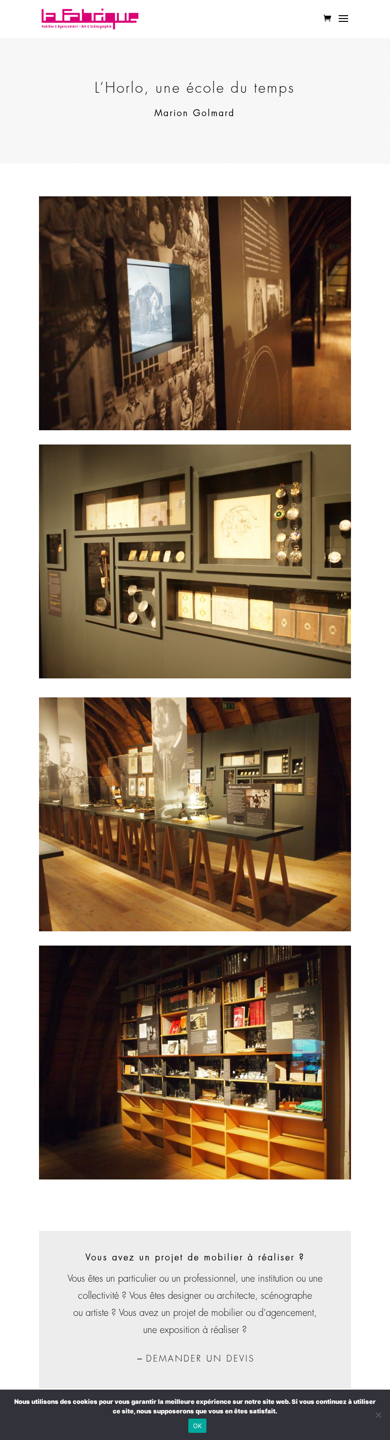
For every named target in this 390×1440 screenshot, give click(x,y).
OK (197, 1426)
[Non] (378, 1415)
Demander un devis (200, 1358)
